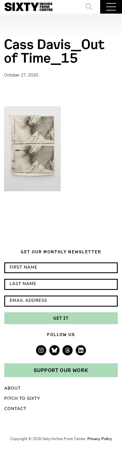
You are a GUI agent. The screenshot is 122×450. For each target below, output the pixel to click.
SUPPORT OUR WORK (61, 370)
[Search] (89, 7)
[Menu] (111, 7)
